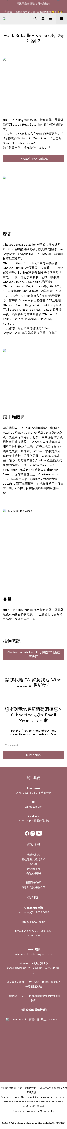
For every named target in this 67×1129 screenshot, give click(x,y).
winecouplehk (33, 806)
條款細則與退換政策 (33, 887)
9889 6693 (42, 912)
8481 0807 (33, 935)
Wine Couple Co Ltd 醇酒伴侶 (33, 792)
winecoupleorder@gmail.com (33, 954)
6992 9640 (38, 921)
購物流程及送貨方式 (33, 859)
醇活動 (33, 864)
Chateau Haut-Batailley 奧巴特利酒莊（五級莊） (33, 654)
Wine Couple (25, 820)
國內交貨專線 (33, 873)
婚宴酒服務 (33, 868)
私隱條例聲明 (33, 882)
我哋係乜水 (33, 854)
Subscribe (33, 755)
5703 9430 (43, 931)
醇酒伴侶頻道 (41, 820)
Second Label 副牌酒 (33, 159)
